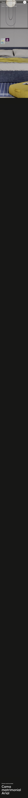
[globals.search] (24, 2)
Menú (3, 2)
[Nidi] (14, 2)
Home (3, 6)
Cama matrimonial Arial (11, 6)
